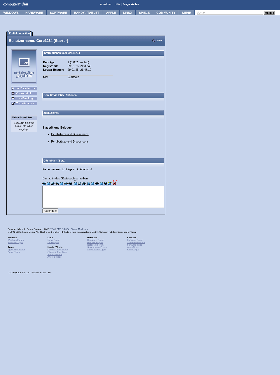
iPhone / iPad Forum (57, 249)
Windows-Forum (16, 240)
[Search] (269, 13)
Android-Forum (54, 254)
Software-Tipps (134, 245)
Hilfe (117, 4)
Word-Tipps (132, 247)
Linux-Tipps (53, 242)
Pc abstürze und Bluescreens (70, 134)
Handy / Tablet (86, 12)
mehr (186, 12)
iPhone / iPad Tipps (57, 252)
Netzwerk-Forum (95, 245)
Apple (111, 12)
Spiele (144, 12)
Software (58, 12)
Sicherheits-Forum (136, 242)
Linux (127, 12)
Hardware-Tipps (95, 242)
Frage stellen (131, 4)
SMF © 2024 (63, 229)
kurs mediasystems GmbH (85, 232)
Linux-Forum (53, 240)
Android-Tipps (54, 257)
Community (165, 12)
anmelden (106, 4)
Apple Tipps (14, 252)
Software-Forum (135, 240)
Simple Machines (79, 229)
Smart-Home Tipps (96, 249)
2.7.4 (52, 229)
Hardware (34, 12)
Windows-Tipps (15, 242)
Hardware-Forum (95, 240)
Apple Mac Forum (16, 249)
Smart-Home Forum (97, 247)
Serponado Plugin (126, 232)
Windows (11, 12)
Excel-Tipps (133, 249)
